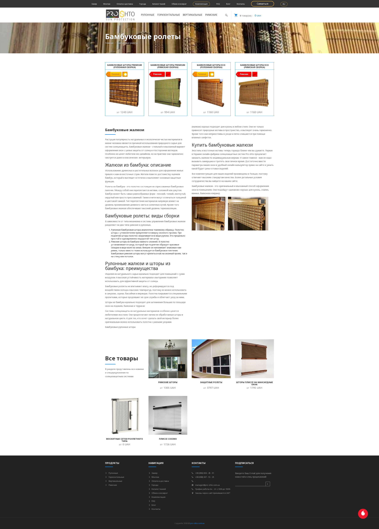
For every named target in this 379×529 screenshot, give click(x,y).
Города (142, 4)
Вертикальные (115, 481)
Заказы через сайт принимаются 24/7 (212, 493)
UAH (250, 15)
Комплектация (201, 4)
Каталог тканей (158, 4)
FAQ (218, 4)
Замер (94, 4)
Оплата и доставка (125, 4)
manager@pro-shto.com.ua (207, 485)
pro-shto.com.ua (197, 523)
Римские (112, 485)
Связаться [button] (262, 3)
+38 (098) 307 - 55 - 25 (204, 477)
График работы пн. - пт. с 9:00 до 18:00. (213, 489)
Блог (228, 4)
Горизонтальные (116, 477)
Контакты (241, 4)
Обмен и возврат (179, 4)
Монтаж (106, 4)
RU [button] (284, 4)
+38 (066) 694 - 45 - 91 (204, 473)
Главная (109, 42)
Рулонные (113, 473)
